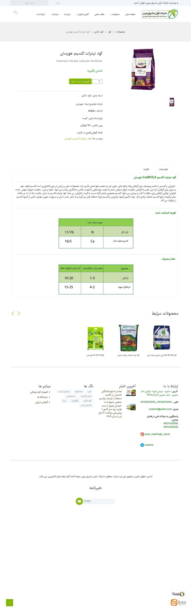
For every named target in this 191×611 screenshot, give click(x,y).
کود (109, 32)
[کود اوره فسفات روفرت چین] (128, 337)
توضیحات (163, 169)
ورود (58, 3)
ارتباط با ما (41, 14)
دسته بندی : (97, 95)
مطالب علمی (99, 14)
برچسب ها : (97, 138)
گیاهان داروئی (41, 402)
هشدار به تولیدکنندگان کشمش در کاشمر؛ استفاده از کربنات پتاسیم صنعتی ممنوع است (110, 396)
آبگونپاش (75, 400)
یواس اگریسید (86, 396)
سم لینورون (71, 396)
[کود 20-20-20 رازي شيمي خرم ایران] (162, 337)
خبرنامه (55, 14)
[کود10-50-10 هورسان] (95, 337)
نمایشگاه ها (42, 397)
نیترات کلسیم (79, 139)
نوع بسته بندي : (95, 118)
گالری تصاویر (83, 14)
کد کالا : (99, 111)
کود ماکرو (98, 32)
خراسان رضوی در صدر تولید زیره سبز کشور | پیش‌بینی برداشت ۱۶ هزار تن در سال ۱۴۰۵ (110, 411)
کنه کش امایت (86, 405)
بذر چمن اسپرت (64, 391)
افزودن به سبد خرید (80, 81)
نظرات (146, 169)
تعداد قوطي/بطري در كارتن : (89, 132)
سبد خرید (29, 3)
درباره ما (67, 14)
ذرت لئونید (78, 391)
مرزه (64, 400)
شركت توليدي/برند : (93, 104)
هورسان (68, 139)
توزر (89, 391)
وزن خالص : (97, 125)
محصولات (116, 14)
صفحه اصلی (130, 14)
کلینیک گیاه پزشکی (39, 392)
